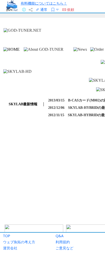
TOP (6, 235)
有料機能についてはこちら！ (44, 3)
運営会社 (10, 248)
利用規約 (63, 241)
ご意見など (64, 248)
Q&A (59, 235)
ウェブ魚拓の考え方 (19, 241)
